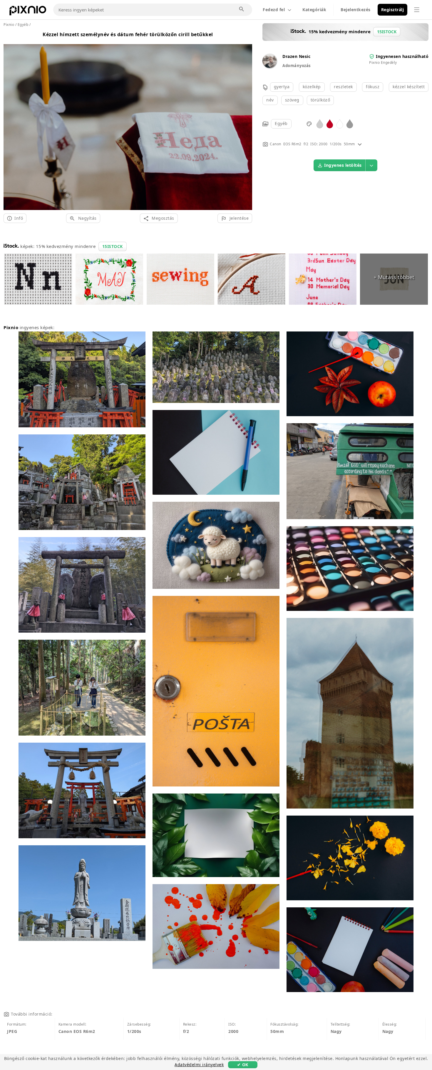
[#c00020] (330, 123)
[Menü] (417, 10)
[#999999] (350, 123)
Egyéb (281, 123)
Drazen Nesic (296, 56)
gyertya (282, 86)
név (270, 100)
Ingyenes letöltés (343, 165)
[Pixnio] (27, 12)
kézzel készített (409, 86)
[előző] (10, 120)
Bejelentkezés (356, 9)
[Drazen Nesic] (269, 66)
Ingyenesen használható (402, 56)
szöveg (292, 100)
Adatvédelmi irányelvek (199, 1064)
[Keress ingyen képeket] (242, 9)
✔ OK (242, 1064)
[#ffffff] (340, 123)
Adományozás (296, 65)
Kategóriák (314, 9)
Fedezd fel (274, 9)
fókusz (372, 86)
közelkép (312, 86)
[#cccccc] (320, 123)
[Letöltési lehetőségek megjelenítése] (371, 165)
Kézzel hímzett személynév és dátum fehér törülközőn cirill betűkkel (128, 34)
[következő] (245, 120)
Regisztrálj (392, 9)
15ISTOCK (112, 246)
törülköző (320, 100)
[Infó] (360, 143)
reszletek (343, 86)
